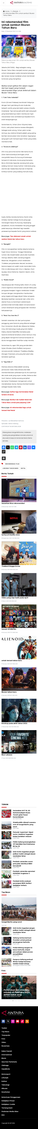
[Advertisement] (19, 194)
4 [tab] (22, 1001)
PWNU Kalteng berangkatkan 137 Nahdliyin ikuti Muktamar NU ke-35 (24, 844)
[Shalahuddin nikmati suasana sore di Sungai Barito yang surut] (6, 825)
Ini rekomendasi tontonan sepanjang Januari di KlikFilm (17, 628)
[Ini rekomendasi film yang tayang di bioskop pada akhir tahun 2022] (19, 710)
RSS (3, 1115)
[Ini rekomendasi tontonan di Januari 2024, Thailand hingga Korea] (19, 553)
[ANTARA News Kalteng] (21, 2)
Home (7, 11)
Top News (6, 892)
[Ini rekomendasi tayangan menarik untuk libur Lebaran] (19, 742)
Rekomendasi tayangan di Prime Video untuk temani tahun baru (17, 659)
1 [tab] (13, 1001)
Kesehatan (6, 1092)
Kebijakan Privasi (8, 1101)
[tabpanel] (19, 987)
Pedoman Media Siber (10, 1111)
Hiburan (4, 1088)
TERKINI (5, 804)
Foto (3, 971)
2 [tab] (16, 1001)
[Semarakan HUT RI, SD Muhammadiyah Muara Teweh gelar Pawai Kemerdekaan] (6, 814)
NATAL (23, 468)
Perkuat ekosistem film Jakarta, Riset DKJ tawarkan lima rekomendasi (19, 502)
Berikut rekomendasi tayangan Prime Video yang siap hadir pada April (17, 597)
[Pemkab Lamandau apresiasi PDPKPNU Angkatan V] (6, 874)
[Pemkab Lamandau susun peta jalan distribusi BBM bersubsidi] (6, 864)
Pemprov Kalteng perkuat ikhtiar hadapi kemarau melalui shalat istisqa (23, 962)
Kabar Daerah (7, 1051)
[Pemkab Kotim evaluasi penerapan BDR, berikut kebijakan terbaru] (6, 884)
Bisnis (4, 1058)
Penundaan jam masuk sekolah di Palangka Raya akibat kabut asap (17, 992)
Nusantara (5, 1046)
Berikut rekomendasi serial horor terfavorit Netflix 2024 (15, 534)
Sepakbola (6, 1069)
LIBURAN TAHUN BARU (10, 468)
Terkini (4, 1028)
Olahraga (5, 1065)
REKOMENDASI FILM (12, 464)
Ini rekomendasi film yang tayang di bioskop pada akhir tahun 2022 (16, 722)
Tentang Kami (7, 1108)
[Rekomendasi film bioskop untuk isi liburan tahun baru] (19, 679)
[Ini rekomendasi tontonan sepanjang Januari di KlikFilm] (19, 616)
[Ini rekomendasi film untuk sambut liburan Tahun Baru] (19, 909)
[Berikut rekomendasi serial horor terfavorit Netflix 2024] (19, 522)
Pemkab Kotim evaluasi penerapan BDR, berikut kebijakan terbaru (22, 883)
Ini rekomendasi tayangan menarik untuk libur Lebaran (18, 754)
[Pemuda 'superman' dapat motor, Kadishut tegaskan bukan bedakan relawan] (6, 835)
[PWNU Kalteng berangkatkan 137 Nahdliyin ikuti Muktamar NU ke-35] (6, 845)
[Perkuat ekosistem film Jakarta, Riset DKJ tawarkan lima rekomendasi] (19, 490)
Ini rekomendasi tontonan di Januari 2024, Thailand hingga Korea (19, 565)
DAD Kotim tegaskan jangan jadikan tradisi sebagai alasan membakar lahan (24, 854)
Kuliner (4, 1081)
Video (4, 1042)
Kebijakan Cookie (8, 1104)
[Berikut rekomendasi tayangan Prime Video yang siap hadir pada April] (19, 585)
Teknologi (5, 1085)
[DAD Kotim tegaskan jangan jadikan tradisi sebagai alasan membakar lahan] (6, 855)
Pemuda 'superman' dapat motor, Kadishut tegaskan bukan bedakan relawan (23, 834)
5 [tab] (25, 1001)
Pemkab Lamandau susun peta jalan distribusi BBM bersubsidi (23, 864)
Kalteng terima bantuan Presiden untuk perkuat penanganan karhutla (22, 940)
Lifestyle (15, 11)
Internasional (7, 1055)
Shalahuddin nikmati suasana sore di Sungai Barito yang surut (24, 824)
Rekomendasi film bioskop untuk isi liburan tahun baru (16, 691)
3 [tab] (19, 1001)
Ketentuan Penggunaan (11, 1097)
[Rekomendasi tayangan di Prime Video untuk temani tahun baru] (19, 647)
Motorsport (6, 1074)
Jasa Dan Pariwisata (9, 1062)
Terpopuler (6, 1035)
